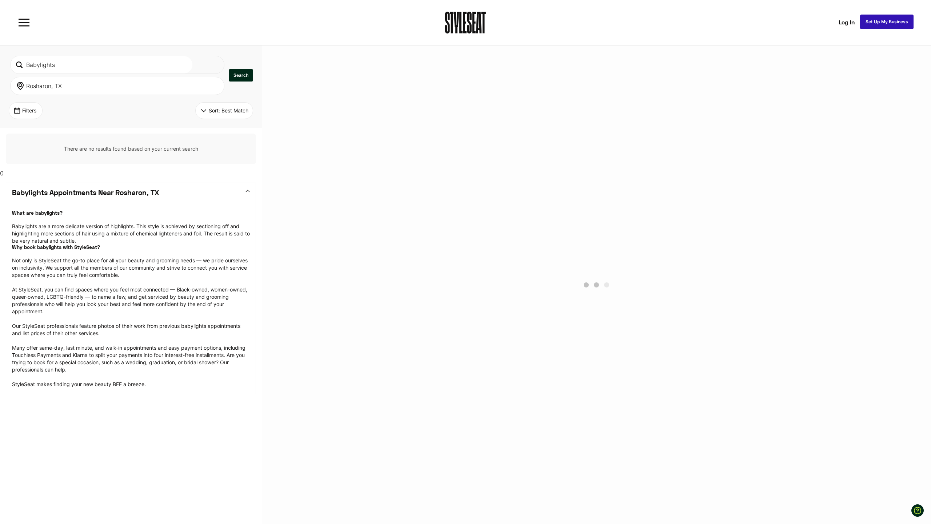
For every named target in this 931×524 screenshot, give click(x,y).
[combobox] (101, 64)
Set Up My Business (887, 21)
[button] (241, 75)
